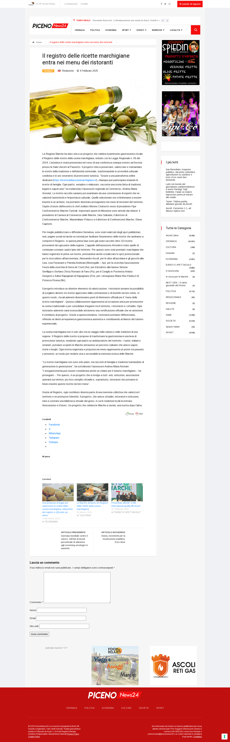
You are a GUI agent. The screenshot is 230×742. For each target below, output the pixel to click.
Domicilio (170, 253)
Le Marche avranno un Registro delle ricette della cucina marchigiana (92, 506)
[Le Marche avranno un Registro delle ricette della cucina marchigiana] (92, 492)
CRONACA (48, 71)
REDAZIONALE (173, 297)
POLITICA (171, 291)
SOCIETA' (171, 320)
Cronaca (80, 30)
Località (175, 30)
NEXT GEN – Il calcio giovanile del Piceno (176, 284)
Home (39, 42)
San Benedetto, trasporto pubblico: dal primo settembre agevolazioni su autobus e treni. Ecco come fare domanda (180, 174)
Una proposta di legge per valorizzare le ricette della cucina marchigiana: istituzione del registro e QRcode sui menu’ (57, 509)
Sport (125, 30)
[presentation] (163, 20)
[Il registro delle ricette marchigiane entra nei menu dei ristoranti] (93, 115)
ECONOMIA (172, 259)
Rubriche (157, 30)
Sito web (34, 626)
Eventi (140, 30)
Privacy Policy (73, 734)
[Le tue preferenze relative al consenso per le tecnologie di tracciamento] (224, 736)
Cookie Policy (34, 737)
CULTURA (171, 247)
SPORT (170, 332)
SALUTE (170, 309)
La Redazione (70, 4)
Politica (95, 30)
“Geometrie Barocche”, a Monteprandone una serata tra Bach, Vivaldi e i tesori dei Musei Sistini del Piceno (141, 20)
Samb (168, 315)
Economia (110, 30)
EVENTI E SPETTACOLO (178, 265)
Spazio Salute (173, 326)
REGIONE (171, 303)
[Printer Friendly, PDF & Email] (134, 414)
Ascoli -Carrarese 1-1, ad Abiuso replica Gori (178, 209)
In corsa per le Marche (177, 276)
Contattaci (197, 737)
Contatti (84, 4)
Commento (36, 602)
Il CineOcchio (172, 271)
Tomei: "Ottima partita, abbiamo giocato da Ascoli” (179, 202)
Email (33, 618)
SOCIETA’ (144, 708)
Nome (33, 610)
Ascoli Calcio (172, 235)
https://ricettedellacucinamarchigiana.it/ (74, 180)
